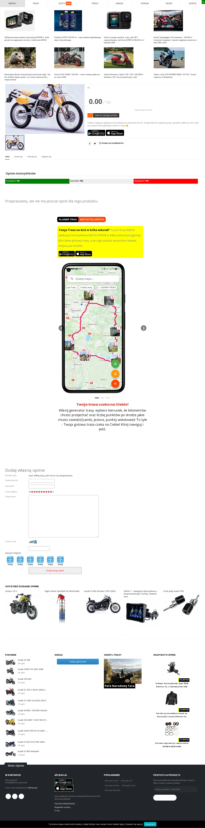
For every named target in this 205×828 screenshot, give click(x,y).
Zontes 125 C (11, 591)
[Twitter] (95, 143)
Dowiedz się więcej (134, 824)
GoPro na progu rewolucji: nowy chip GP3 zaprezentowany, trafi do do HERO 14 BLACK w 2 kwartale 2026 (124, 40)
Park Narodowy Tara (120, 686)
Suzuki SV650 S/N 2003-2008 (30, 669)
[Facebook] (89, 143)
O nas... (58, 810)
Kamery (7, 35)
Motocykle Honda (111, 781)
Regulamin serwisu (63, 807)
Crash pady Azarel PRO (173, 591)
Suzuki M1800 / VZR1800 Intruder (32, 710)
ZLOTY (65, 3)
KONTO (192, 3)
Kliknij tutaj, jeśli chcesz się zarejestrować (53, 475)
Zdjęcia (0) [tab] (46, 156)
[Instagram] (21, 796)
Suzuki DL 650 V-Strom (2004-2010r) (33, 690)
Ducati (156, 35)
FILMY (36, 3)
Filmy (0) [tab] (18, 156)
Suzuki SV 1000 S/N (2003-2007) (32, 700)
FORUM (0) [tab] (32, 156)
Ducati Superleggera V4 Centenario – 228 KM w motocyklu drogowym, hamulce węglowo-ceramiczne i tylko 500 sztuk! (175, 40)
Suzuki (57, 72)
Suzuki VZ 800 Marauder (28, 751)
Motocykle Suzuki (128, 785)
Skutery (107, 72)
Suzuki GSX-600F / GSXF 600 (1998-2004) (33, 720)
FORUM (145, 3)
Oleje (56, 35)
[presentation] (9, 102)
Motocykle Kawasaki (112, 790)
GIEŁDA (119, 3)
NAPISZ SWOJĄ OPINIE (106, 115)
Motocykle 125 (126, 781)
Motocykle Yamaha (112, 785)
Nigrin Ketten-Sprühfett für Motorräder (62, 591)
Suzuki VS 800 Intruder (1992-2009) (100, 591)
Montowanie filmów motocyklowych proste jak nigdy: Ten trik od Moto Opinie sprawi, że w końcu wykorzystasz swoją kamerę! (27, 77)
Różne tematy (10, 72)
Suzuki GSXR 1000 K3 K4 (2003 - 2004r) (33, 731)
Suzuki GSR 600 (24, 679)
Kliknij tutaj (32, 787)
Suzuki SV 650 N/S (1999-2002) (31, 742)
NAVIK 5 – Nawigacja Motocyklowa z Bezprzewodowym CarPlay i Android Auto (140, 594)
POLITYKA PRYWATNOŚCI (65, 803)
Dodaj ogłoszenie (77, 661)
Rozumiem (150, 824)
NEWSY (12, 3)
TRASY (95, 3)
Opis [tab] (7, 156)
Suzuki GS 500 (24, 660)
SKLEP (169, 3)
